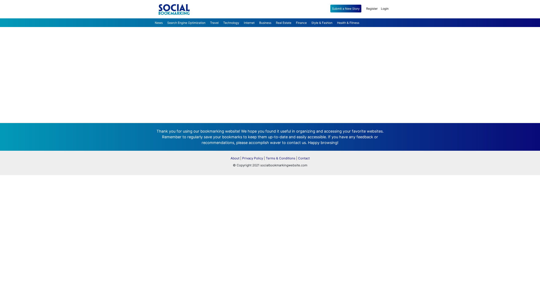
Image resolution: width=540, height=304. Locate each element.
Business (265, 22)
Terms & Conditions (280, 158)
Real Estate (283, 22)
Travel (214, 22)
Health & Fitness (348, 22)
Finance (301, 22)
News (159, 22)
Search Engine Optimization (186, 22)
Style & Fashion (321, 22)
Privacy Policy (252, 158)
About (235, 158)
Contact (304, 158)
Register (372, 8)
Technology (231, 22)
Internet (249, 22)
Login (385, 8)
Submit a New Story (346, 8)
